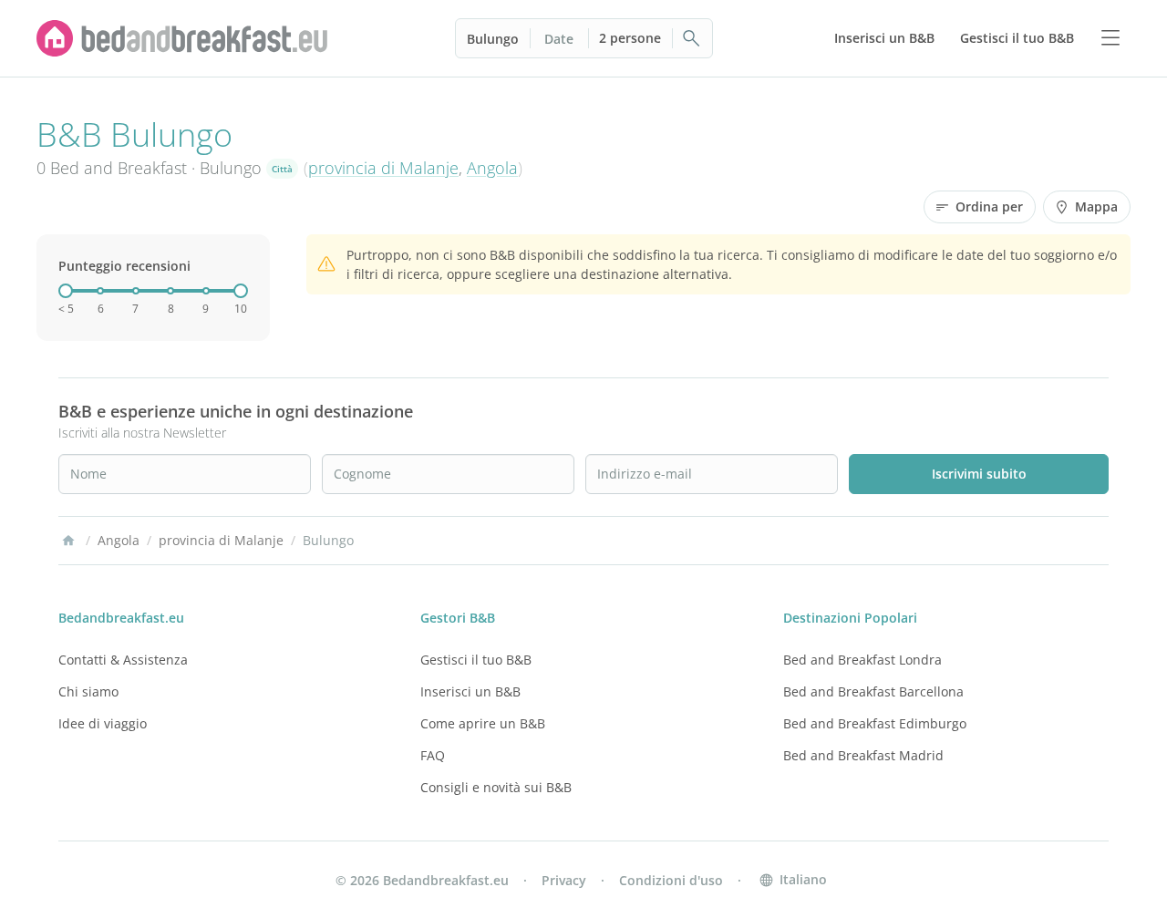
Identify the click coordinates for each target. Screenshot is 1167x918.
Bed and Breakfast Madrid (863, 755)
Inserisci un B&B (470, 691)
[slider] (65, 291)
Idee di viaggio (102, 723)
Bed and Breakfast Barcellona (873, 691)
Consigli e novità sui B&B (496, 787)
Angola (492, 168)
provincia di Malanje (383, 168)
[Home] (68, 540)
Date (558, 38)
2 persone (630, 37)
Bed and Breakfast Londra (862, 659)
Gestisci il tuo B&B (476, 659)
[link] (182, 38)
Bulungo (493, 38)
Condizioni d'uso (671, 880)
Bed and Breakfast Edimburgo (874, 723)
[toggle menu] (1110, 38)
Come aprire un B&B (482, 723)
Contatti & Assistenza (123, 659)
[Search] (692, 38)
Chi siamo (88, 691)
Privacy (564, 880)
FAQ (432, 755)
